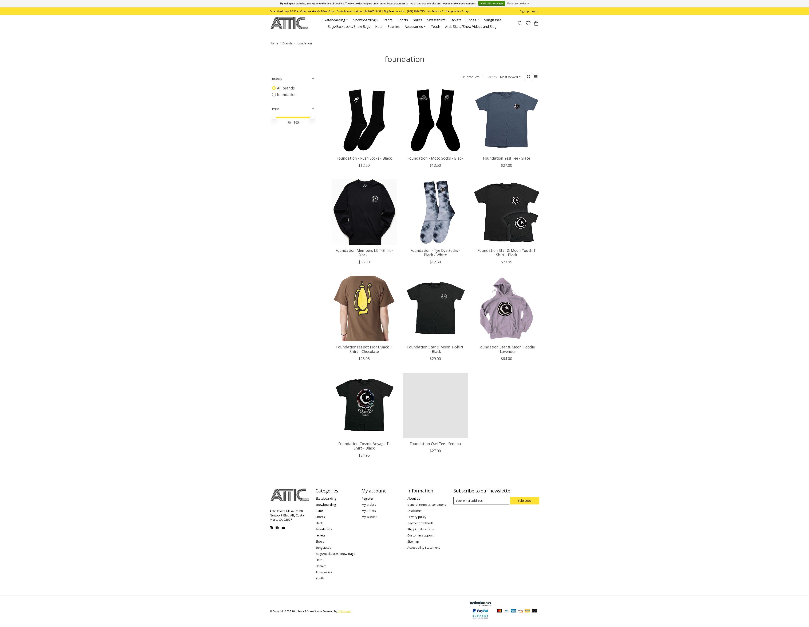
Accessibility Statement (423, 547)
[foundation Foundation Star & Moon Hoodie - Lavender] (506, 308)
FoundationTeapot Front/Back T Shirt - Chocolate (364, 349)
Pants (388, 20)
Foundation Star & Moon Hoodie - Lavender (506, 349)
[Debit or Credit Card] (534, 611)
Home (274, 43)
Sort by (492, 77)
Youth (435, 26)
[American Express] (513, 611)
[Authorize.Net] (480, 604)
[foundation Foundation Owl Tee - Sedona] (435, 405)
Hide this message (492, 3)
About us (413, 498)
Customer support (420, 535)
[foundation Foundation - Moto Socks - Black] (435, 119)
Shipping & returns (420, 529)
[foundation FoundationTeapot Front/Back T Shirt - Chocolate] (364, 308)
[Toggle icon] (520, 23)
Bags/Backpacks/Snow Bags (349, 26)
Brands (287, 43)
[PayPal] (527, 611)
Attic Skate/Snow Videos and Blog (470, 26)
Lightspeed (344, 611)
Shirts (417, 20)
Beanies (393, 26)
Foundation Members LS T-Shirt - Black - (364, 252)
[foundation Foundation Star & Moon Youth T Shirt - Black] (506, 212)
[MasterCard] (499, 611)
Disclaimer (414, 510)
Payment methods (420, 523)
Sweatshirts (436, 20)
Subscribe (525, 500)
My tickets (369, 510)
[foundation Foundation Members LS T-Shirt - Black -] (364, 212)
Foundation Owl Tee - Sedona (435, 443)
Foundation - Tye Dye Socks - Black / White (435, 252)
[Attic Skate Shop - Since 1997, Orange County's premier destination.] (289, 23)
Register (367, 498)
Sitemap (413, 541)
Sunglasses (492, 20)
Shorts (403, 20)
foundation (287, 94)
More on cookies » (518, 3)
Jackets (456, 20)
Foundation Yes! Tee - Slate (506, 158)
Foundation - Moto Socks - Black (435, 158)
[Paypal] (480, 618)
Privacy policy (416, 517)
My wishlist (369, 517)
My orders (369, 504)
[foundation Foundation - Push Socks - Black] (364, 119)
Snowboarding (326, 504)
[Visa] (506, 611)
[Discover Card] (520, 611)
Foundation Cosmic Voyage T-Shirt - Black (364, 446)
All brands (286, 88)
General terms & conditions (426, 504)
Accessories (324, 572)
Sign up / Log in (529, 11)
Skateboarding (326, 498)
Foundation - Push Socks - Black (364, 158)
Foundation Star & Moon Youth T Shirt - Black (507, 252)
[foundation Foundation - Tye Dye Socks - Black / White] (435, 212)
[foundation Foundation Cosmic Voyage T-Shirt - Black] (364, 405)
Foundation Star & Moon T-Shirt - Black (435, 349)
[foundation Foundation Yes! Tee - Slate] (506, 119)
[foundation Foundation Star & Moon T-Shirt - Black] (435, 308)
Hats (378, 26)
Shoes (320, 541)
